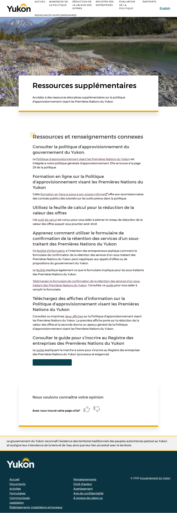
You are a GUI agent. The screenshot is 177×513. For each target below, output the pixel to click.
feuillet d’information (51, 251)
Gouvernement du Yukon (155, 478)
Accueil (15, 479)
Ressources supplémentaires (56, 15)
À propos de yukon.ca (88, 498)
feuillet (41, 270)
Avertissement (83, 488)
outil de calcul (47, 220)
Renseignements (84, 479)
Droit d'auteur (82, 484)
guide (110, 285)
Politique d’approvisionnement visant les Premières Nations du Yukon (83, 159)
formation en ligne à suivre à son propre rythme (72, 194)
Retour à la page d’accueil (52, 362)
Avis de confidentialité (88, 493)
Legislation (17, 502)
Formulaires (17, 493)
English (165, 8)
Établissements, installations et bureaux (36, 507)
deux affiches (74, 316)
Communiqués (20, 498)
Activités (15, 488)
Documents (17, 484)
